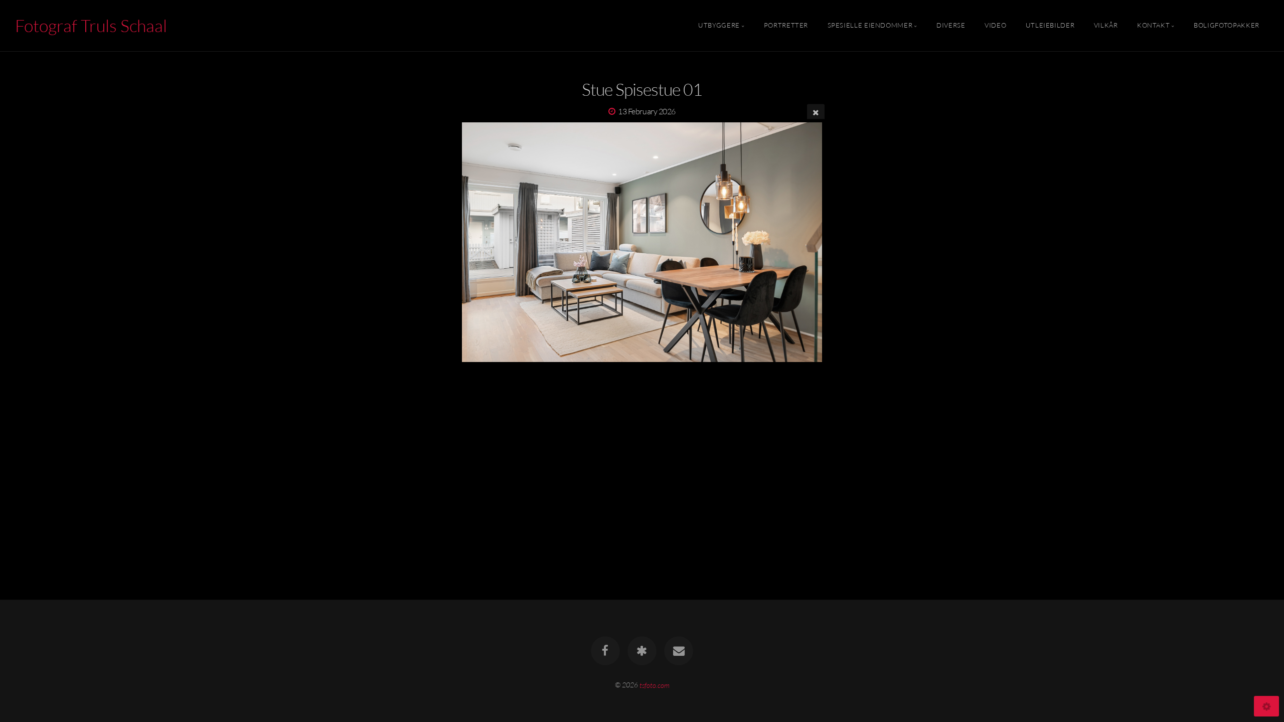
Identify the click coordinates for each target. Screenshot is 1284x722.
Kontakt (1153, 26)
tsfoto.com (654, 684)
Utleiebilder (1050, 26)
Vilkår (1106, 26)
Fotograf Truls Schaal (91, 25)
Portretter (786, 26)
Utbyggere (719, 26)
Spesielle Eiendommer (870, 26)
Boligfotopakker (1226, 26)
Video (995, 26)
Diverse (950, 26)
